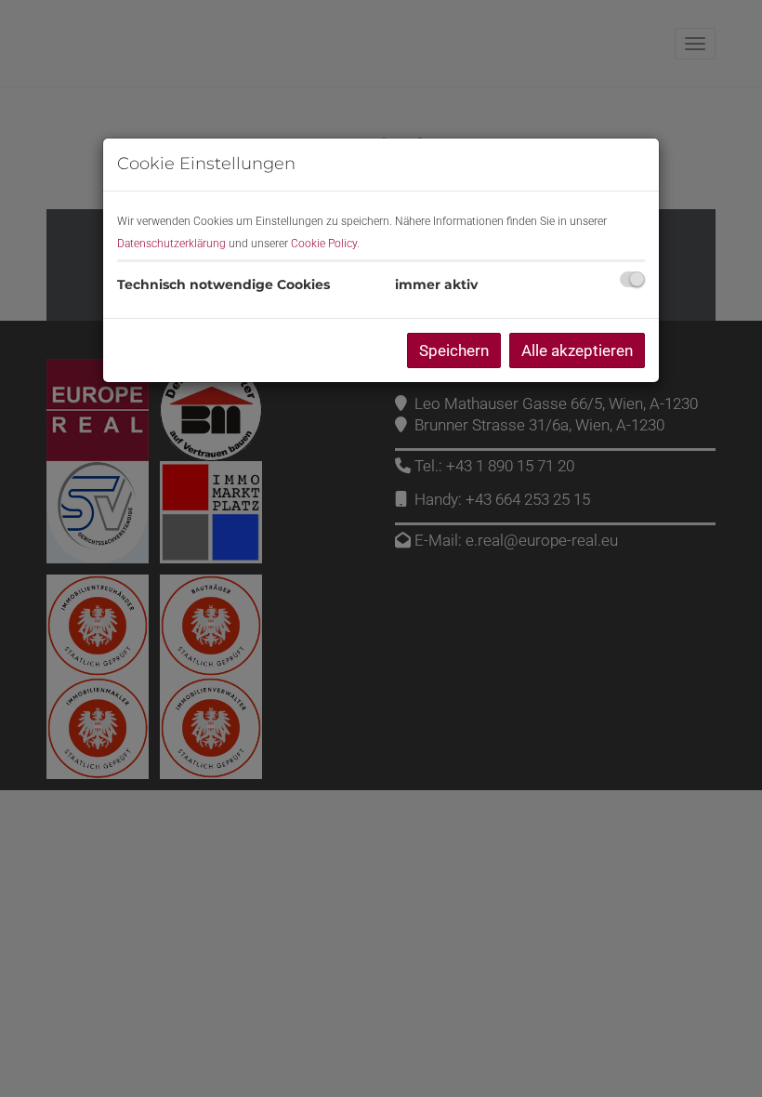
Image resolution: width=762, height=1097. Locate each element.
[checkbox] (632, 279)
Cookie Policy (324, 243)
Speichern (454, 350)
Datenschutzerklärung (171, 243)
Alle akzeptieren (577, 350)
